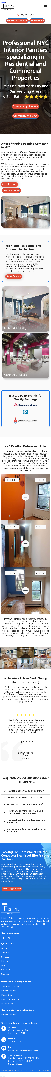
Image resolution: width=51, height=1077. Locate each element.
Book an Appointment (25, 106)
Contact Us (6, 969)
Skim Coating (7, 1003)
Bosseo (46, 1070)
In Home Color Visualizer (17, 20)
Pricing (4, 961)
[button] (22, 758)
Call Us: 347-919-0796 (25, 116)
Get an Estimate (37, 20)
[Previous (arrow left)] (1, 1076)
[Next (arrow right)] (4, 1076)
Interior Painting (8, 991)
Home (4, 948)
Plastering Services (10, 999)
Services (5, 957)
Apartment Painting (10, 986)
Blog (3, 965)
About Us (5, 952)
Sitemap (5, 974)
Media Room (7, 995)
